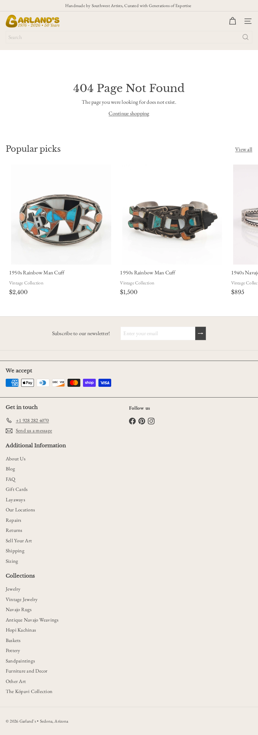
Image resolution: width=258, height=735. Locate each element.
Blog (10, 468)
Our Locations (20, 509)
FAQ (10, 479)
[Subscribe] (200, 333)
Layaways (15, 499)
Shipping (15, 550)
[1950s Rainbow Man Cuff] (61, 231)
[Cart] (232, 21)
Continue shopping (129, 113)
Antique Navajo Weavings (32, 619)
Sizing (12, 561)
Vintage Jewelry (22, 599)
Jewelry (13, 589)
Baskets (13, 640)
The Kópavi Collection (29, 691)
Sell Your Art (19, 540)
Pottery (13, 650)
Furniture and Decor (27, 671)
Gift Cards (17, 489)
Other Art (16, 681)
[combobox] (129, 37)
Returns (14, 530)
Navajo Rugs (19, 609)
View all (243, 149)
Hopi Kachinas (21, 630)
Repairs (14, 520)
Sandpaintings (20, 660)
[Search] (245, 37)
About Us (16, 458)
